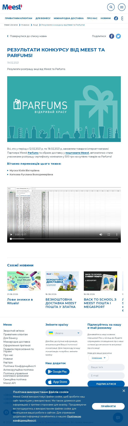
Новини (106, 18)
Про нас (8, 355)
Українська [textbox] (97, 358)
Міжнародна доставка (69, 18)
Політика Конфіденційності (19, 366)
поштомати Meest (77, 152)
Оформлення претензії (16, 345)
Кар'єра (7, 362)
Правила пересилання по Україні (18, 350)
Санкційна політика (14, 379)
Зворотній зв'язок (13, 331)
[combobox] (98, 357)
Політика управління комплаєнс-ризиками (15, 374)
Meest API (9, 383)
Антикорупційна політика (18, 370)
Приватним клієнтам (15, 334)
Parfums (33, 152)
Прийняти (108, 406)
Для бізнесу (10, 338)
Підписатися (106, 383)
